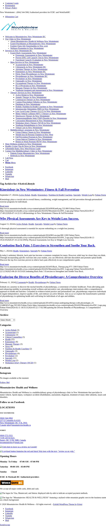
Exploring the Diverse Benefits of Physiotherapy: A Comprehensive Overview (51, 277)
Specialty (77, 195)
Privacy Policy (11, 8)
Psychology (10, 356)
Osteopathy (9, 351)
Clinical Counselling (13, 337)
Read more (4, 206)
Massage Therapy (12, 344)
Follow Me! (5, 382)
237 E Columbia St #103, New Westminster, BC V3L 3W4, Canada (14, 422)
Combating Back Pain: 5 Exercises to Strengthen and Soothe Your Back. (47, 245)
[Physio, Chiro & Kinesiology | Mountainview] (19, 32)
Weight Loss (87, 195)
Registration (10, 5)
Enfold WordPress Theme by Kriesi (67, 504)
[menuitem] (55, 3)
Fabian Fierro (100, 195)
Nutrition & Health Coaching (60, 195)
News (7, 346)
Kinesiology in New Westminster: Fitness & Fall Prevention (39, 189)
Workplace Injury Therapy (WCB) (19, 363)
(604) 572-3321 (6, 435)
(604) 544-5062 (6, 418)
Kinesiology (42, 195)
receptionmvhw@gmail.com (11, 442)
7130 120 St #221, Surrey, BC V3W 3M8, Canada (13, 439)
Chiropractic (10, 335)
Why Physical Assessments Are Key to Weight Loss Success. (39, 218)
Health (34, 195)
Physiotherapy (41, 282)
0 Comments (21, 282)
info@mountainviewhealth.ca (19, 425)
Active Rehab (24, 195)
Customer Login (11, 3)
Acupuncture (10, 332)
